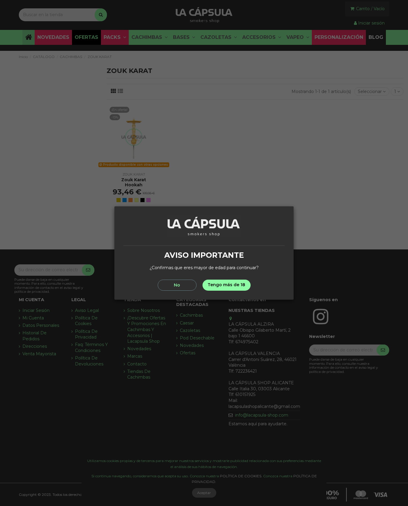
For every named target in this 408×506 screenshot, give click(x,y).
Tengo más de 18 (226, 284)
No (177, 285)
